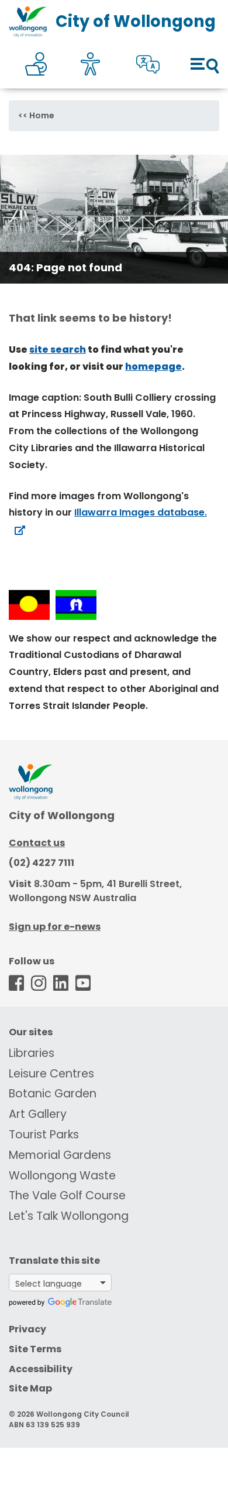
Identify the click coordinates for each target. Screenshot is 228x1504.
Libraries (31, 1053)
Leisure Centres (51, 1074)
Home (41, 115)
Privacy (27, 1329)
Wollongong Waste (62, 1176)
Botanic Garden (52, 1093)
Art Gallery (38, 1114)
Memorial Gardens (60, 1155)
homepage (153, 366)
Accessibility (40, 1369)
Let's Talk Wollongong (69, 1216)
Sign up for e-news (55, 926)
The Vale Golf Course (67, 1195)
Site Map (30, 1388)
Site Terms (35, 1349)
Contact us (37, 843)
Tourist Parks (44, 1135)
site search (57, 349)
